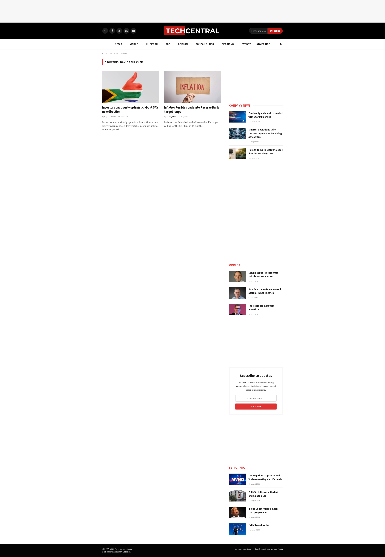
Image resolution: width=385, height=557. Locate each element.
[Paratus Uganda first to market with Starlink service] (237, 117)
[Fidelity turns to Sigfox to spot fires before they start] (237, 153)
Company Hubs (205, 44)
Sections (228, 44)
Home (104, 53)
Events (246, 44)
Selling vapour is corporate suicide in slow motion (263, 274)
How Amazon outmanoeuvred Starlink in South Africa (264, 291)
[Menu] (104, 44)
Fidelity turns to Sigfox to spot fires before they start (265, 151)
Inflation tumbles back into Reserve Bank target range (191, 110)
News (118, 44)
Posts (111, 53)
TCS (168, 44)
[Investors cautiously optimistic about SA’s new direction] (130, 87)
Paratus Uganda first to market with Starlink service (265, 115)
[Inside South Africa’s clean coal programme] (237, 512)
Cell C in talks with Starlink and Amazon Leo (263, 494)
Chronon (127, 551)
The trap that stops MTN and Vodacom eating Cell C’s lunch (265, 477)
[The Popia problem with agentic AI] (237, 309)
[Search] (281, 44)
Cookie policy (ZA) (243, 549)
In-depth (152, 44)
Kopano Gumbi (110, 117)
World (134, 44)
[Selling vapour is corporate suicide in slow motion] (237, 276)
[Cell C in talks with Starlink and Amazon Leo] (237, 496)
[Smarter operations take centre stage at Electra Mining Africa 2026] (237, 133)
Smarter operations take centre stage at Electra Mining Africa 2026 (265, 133)
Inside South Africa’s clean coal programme (263, 510)
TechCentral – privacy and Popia (269, 549)
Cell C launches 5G (258, 525)
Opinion (183, 44)
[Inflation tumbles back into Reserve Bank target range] (192, 87)
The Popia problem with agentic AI (261, 307)
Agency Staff (171, 117)
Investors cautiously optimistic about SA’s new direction (130, 110)
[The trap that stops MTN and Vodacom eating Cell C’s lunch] (237, 479)
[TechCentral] (192, 31)
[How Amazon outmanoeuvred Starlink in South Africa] (237, 293)
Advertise (263, 44)
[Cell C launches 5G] (237, 529)
